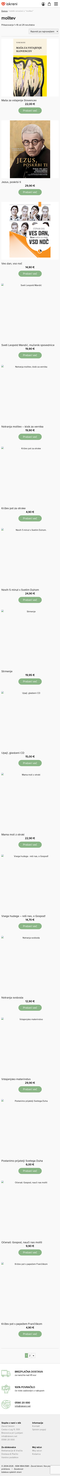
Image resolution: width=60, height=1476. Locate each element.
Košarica (36, 1454)
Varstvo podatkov (9, 1457)
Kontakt (36, 1426)
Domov (4, 11)
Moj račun (37, 1450)
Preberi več (30, 110)
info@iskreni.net (23, 1406)
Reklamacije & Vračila (11, 1450)
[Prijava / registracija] (43, 4)
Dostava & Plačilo (9, 1454)
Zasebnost (18, 1469)
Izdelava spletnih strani (11, 1472)
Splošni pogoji (39, 1429)
